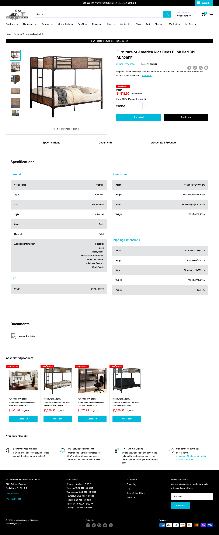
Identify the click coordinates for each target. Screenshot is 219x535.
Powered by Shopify (13, 524)
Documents (105, 142)
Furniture (10, 24)
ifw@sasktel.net (13, 499)
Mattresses (28, 24)
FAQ (148, 24)
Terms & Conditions (136, 493)
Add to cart (139, 117)
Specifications (51, 142)
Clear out (159, 24)
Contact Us (125, 24)
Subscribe (206, 3)
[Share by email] (206, 67)
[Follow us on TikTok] (111, 525)
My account (182, 15)
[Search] (167, 14)
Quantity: (120, 105)
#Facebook (181, 456)
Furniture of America (126, 64)
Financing (96, 24)
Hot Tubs (189, 24)
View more (147, 75)
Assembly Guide (27, 336)
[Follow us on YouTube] (105, 525)
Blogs (138, 24)
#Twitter (202, 456)
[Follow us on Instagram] (99, 525)
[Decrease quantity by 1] (130, 106)
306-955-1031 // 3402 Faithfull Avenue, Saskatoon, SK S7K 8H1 (109, 3)
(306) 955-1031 (12, 493)
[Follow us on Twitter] (94, 525)
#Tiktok (179, 459)
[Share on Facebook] (189, 67)
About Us (111, 24)
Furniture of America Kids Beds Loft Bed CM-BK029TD (91, 404)
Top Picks (82, 24)
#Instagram (192, 456)
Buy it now (186, 117)
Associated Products (164, 142)
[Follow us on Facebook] (88, 525)
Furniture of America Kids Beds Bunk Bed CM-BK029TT (57, 404)
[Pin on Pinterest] (195, 67)
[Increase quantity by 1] (146, 106)
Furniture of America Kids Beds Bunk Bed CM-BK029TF (22, 404)
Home (8, 34)
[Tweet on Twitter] (201, 67)
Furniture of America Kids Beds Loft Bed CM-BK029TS (125, 404)
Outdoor (46, 24)
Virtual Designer (65, 24)
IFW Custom (174, 24)
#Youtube (188, 459)
